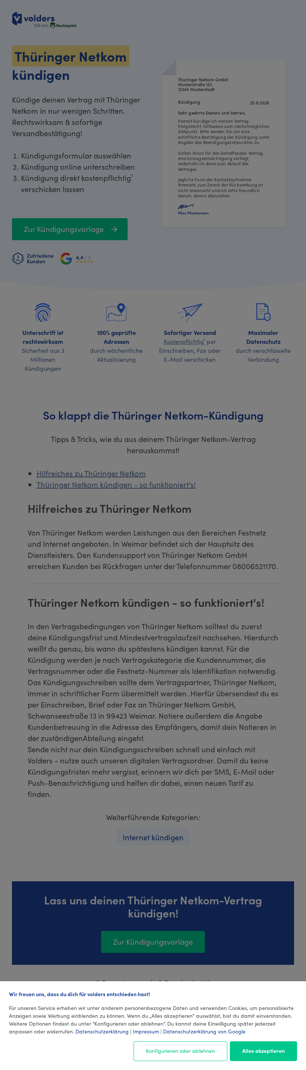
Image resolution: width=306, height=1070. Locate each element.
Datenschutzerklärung (102, 1031)
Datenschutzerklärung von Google (204, 1031)
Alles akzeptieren (263, 1050)
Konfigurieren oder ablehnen (180, 1050)
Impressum (146, 1031)
